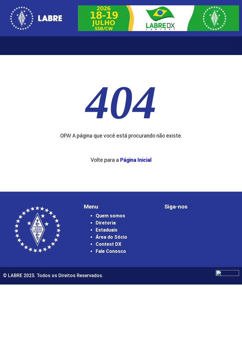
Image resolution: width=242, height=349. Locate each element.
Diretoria (106, 223)
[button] (235, 44)
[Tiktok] (220, 222)
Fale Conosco (111, 251)
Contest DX (108, 244)
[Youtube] (204, 222)
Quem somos (110, 216)
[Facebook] (188, 222)
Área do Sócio (111, 237)
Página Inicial (136, 160)
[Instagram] (171, 222)
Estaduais (106, 230)
